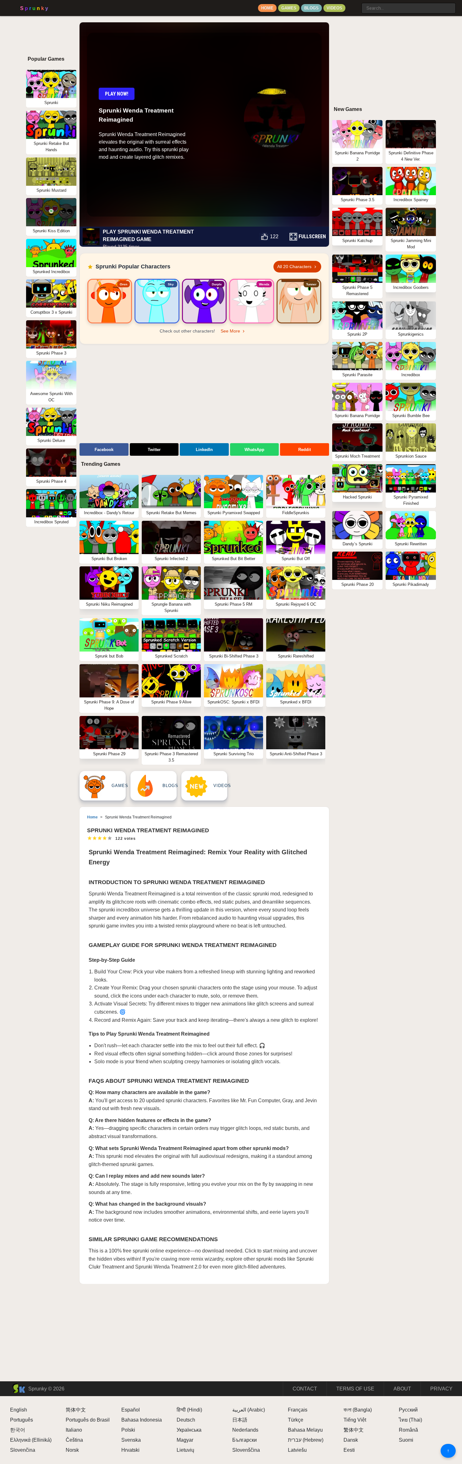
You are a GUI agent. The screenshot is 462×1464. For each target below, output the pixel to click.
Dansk (351, 1440)
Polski (128, 1430)
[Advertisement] (204, 394)
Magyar (185, 1440)
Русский (408, 1409)
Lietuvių (185, 1450)
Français (297, 1409)
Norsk (72, 1450)
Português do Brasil (88, 1420)
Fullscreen (312, 236)
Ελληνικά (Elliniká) (31, 1440)
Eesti (349, 1450)
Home (267, 8)
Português (21, 1420)
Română (408, 1430)
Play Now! (116, 94)
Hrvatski (130, 1450)
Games (288, 8)
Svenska (131, 1440)
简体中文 (76, 1409)
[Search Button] (355, 5)
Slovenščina (246, 1450)
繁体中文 (354, 1430)
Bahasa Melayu (305, 1430)
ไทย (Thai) (410, 1420)
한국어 (17, 1430)
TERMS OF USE (355, 1388)
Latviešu (297, 1450)
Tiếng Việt (355, 1420)
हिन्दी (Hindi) (189, 1409)
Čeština (74, 1440)
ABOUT (402, 1388)
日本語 (239, 1420)
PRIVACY (441, 1388)
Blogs (311, 8)
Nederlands (245, 1430)
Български (244, 1440)
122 (274, 236)
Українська (189, 1430)
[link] (109, 301)
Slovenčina (22, 1450)
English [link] (18, 1409)
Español (130, 1409)
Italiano (74, 1430)
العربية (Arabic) (248, 1409)
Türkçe (295, 1420)
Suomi (406, 1440)
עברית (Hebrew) (305, 1440)
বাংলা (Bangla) (358, 1409)
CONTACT (305, 1388)
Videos (334, 8)
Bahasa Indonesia (141, 1420)
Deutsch (186, 1420)
